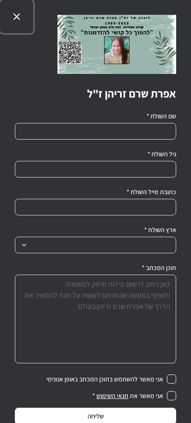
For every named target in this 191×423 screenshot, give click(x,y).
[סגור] (16, 16)
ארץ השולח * (160, 230)
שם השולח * (161, 116)
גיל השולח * (161, 154)
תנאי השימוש (112, 396)
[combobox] (95, 245)
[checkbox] (171, 379)
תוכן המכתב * (159, 267)
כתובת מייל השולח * (151, 192)
